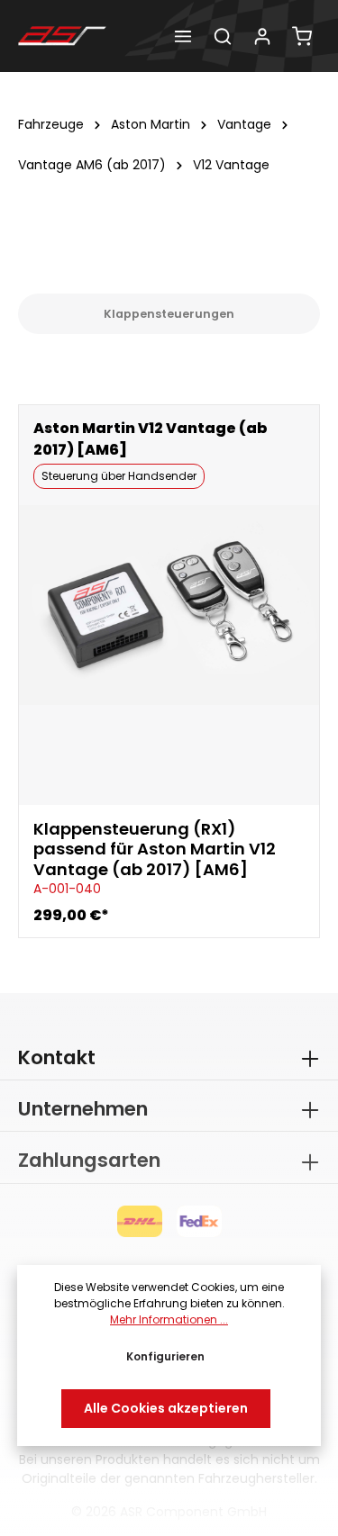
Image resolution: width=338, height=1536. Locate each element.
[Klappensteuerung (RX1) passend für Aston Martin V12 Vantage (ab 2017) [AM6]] (169, 605)
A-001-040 (67, 889)
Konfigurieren (165, 1356)
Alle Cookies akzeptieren (166, 1408)
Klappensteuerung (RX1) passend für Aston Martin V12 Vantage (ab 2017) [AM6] (154, 850)
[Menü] (183, 36)
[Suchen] (223, 36)
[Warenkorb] (302, 36)
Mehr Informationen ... (169, 1319)
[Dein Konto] (262, 36)
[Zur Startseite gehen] (62, 36)
